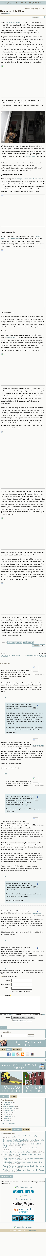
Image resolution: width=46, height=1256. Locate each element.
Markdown (10, 1014)
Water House (9, 1102)
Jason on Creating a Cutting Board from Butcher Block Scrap (22, 1145)
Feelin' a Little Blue (12, 11)
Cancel (29, 1020)
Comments (35, 17)
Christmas (8, 1112)
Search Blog (6, 1032)
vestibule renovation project (15, 22)
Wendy (8, 13)
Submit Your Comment (19, 1020)
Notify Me (7, 1017)
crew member (31, 156)
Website (7, 988)
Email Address (5, 984)
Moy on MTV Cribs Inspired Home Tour (24, 1152)
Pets (24, 642)
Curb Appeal (11, 642)
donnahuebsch (37, 913)
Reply (5, 697)
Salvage (7, 1118)
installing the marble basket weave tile (28, 179)
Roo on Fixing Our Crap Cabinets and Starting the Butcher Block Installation (23, 1167)
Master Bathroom (11, 1108)
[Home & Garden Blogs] (23, 1227)
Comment (7, 995)
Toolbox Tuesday (10, 1106)
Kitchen (7, 1114)
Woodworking (9, 1110)
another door (11, 337)
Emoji (43, 1014)
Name (8, 980)
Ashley (34, 673)
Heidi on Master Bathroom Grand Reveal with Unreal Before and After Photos (24, 1159)
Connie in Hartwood (38, 745)
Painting (19, 642)
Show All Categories (8, 1123)
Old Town (8, 1104)
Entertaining (9, 1116)
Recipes (7, 1120)
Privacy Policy (32, 1230)
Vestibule (30, 642)
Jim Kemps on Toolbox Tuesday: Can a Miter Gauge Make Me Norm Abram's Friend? (23, 1141)
